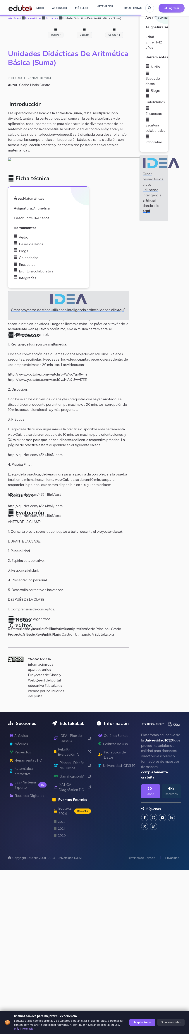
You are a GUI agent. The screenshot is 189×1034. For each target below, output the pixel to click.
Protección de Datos (115, 755)
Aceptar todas (142, 1022)
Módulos (21, 744)
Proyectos (23, 752)
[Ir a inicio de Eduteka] (18, 8)
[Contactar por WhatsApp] (153, 826)
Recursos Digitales (29, 795)
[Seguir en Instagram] (153, 817)
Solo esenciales (171, 1022)
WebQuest (14, 18)
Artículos (21, 735)
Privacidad (172, 857)
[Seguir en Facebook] (144, 817)
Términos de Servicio (141, 857)
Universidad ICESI (117, 765)
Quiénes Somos (116, 735)
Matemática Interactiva (23, 771)
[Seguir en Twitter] (144, 826)
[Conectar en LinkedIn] (171, 817)
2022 (62, 821)
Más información (24, 1028)
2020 (62, 835)
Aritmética (51, 18)
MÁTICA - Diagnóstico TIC (71, 787)
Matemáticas (33, 18)
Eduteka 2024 (73, 811)
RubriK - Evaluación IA (68, 752)
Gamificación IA (72, 776)
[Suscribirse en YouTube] (162, 817)
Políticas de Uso (115, 744)
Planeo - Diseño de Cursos (72, 765)
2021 (61, 828)
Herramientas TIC (28, 760)
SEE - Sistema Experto (29, 785)
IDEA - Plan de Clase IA (71, 738)
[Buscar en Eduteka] (149, 8)
